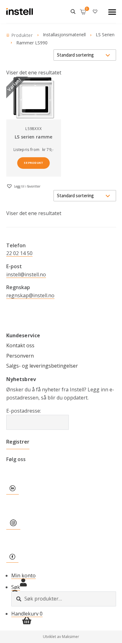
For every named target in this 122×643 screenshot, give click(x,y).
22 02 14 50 (19, 253)
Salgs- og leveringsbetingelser (42, 365)
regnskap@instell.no (30, 295)
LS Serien (105, 35)
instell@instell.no (26, 274)
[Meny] (112, 11)
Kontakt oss (20, 345)
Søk (15, 587)
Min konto (23, 575)
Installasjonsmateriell (64, 35)
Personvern (20, 355)
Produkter (22, 35)
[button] (23, 186)
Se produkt (33, 163)
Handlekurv (27, 613)
